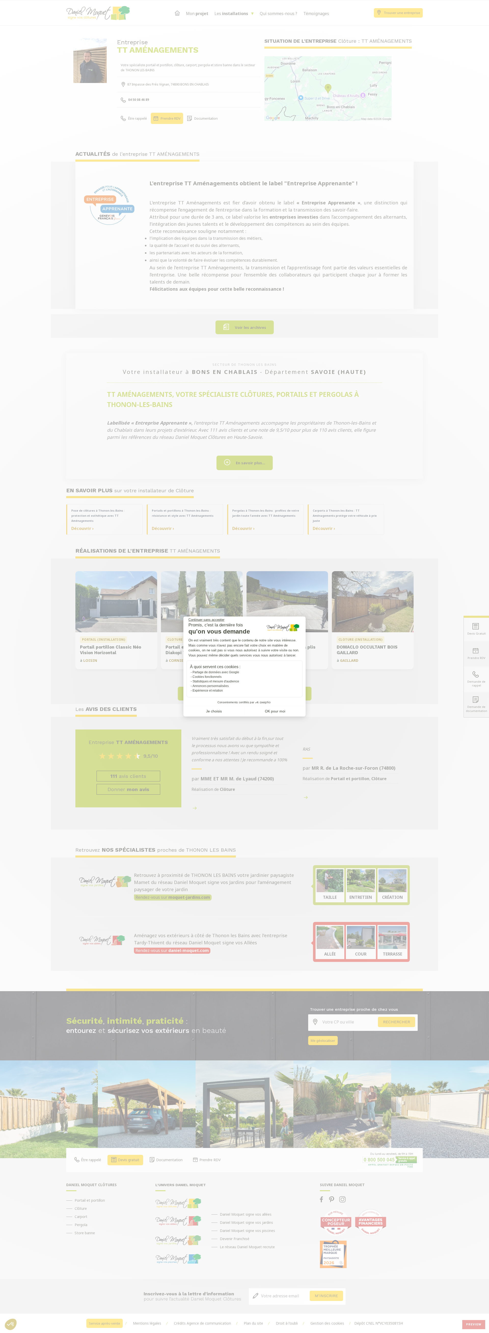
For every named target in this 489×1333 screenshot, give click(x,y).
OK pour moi (275, 711)
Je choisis (214, 711)
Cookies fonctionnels (207, 677)
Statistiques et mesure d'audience (216, 681)
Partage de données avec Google (216, 672)
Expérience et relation (208, 690)
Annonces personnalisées (211, 686)
